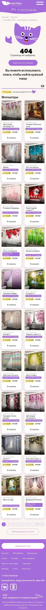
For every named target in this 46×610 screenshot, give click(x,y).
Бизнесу (5, 568)
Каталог (5, 553)
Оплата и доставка (10, 563)
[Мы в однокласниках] (14, 587)
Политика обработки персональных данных (18, 602)
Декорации (32, 553)
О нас (15, 568)
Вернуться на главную (23, 63)
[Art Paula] (12, 4)
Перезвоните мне (23, 546)
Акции (4, 558)
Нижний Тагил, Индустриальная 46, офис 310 (23, 580)
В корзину (11, 138)
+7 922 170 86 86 (26, 10)
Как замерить (28, 558)
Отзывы (14, 558)
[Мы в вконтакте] (6, 587)
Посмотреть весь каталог (23, 531)
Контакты (26, 568)
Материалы (18, 553)
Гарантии (27, 563)
